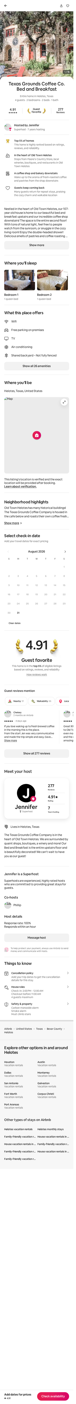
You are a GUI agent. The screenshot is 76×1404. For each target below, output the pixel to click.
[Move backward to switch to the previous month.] (8, 552)
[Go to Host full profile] (36, 798)
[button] (64, 566)
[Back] (6, 5)
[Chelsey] (7, 713)
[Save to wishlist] (67, 5)
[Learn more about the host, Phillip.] (7, 905)
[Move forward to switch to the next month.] (65, 552)
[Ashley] (67, 713)
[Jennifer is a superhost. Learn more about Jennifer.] (7, 127)
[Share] (61, 5)
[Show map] (36, 435)
